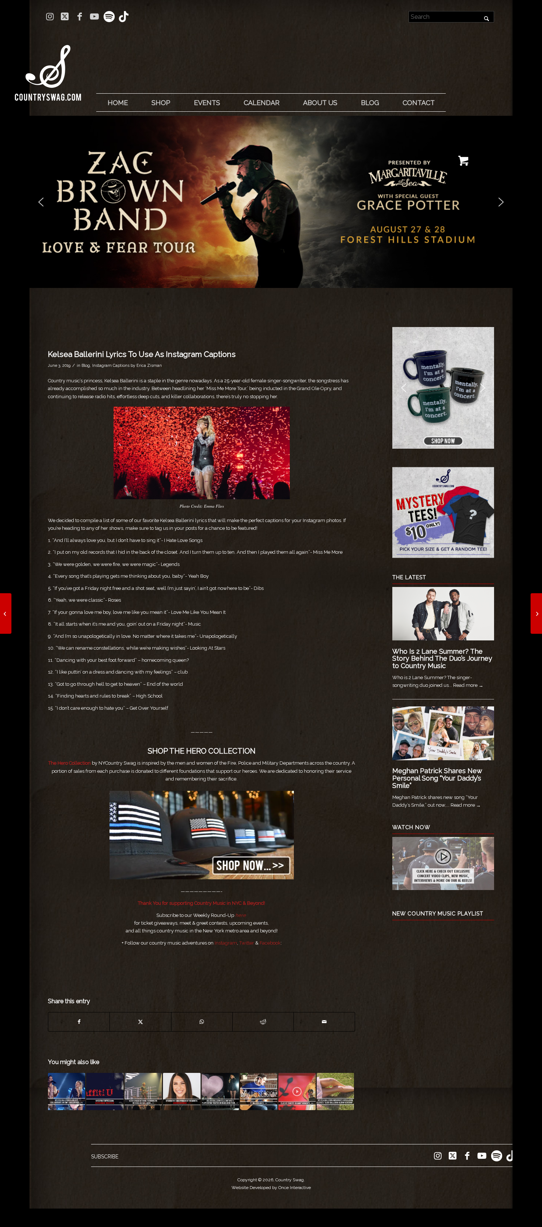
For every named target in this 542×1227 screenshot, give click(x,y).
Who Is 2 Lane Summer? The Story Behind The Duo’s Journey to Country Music (442, 658)
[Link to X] (64, 16)
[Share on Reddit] (263, 1021)
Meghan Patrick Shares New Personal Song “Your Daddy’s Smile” (437, 778)
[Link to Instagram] (50, 16)
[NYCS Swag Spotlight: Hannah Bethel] (536, 613)
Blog (85, 365)
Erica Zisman (149, 365)
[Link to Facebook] (79, 16)
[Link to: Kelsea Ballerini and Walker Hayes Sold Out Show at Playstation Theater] (220, 1091)
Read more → (468, 685)
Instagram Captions (110, 365)
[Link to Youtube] (94, 16)
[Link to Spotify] (109, 16)
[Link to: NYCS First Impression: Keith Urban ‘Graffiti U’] (105, 1091)
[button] (271, 202)
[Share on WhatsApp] (201, 1021)
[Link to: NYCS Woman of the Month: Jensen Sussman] (181, 1091)
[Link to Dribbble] (123, 16)
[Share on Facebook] (79, 1021)
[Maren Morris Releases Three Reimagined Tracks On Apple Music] (5, 613)
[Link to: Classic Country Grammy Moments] (297, 1091)
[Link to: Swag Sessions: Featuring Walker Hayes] (258, 1091)
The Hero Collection (69, 763)
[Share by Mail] (324, 1021)
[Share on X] (140, 1021)
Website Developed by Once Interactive (271, 1187)
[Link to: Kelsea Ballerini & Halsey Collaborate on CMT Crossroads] (66, 1091)
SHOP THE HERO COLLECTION (202, 751)
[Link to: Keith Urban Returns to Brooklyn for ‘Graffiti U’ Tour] (143, 1091)
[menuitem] (117, 103)
